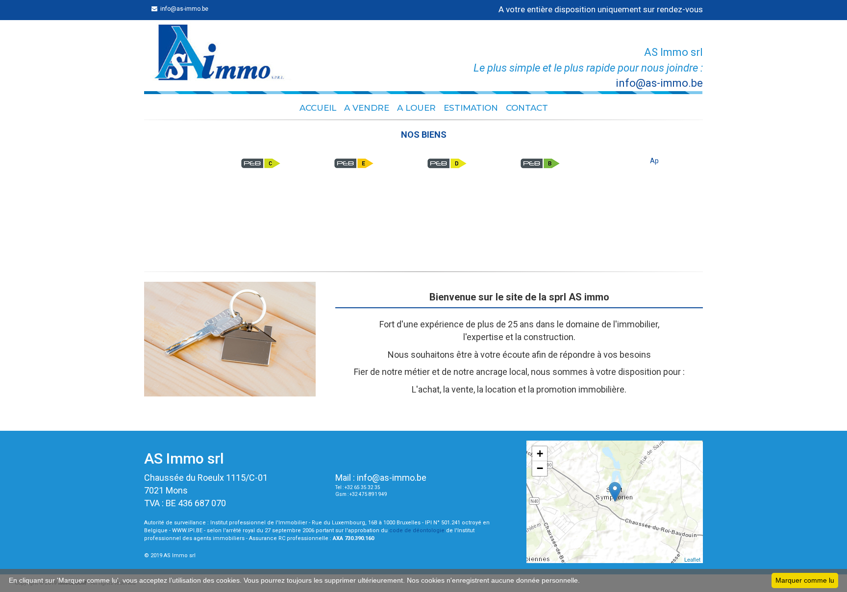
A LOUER (416, 108)
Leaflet (692, 559)
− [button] (540, 468)
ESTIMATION (471, 108)
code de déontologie (417, 530)
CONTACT (527, 108)
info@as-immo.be (391, 477)
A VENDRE (366, 108)
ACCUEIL (317, 108)
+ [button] (540, 453)
